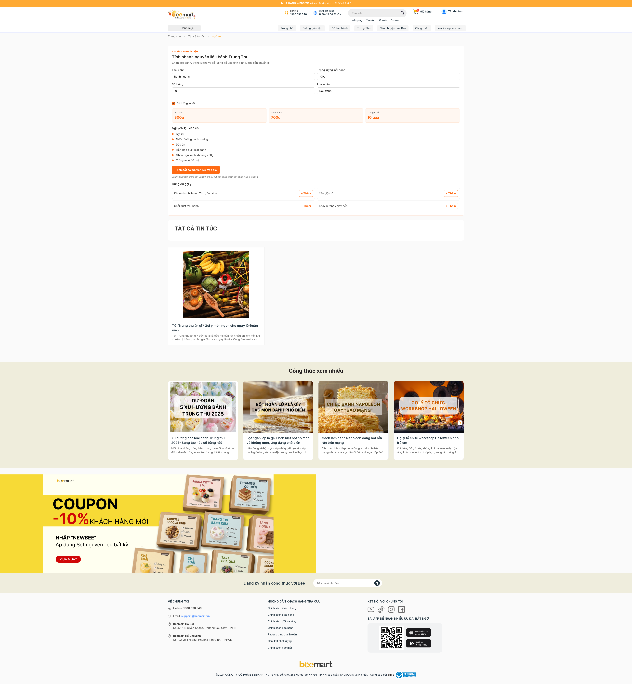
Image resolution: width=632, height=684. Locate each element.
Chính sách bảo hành (280, 628)
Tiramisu (370, 20)
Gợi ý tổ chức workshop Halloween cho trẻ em (428, 440)
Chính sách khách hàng (282, 608)
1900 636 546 (298, 14)
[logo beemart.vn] (316, 664)
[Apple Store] (418, 632)
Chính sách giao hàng (281, 614)
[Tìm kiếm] (402, 13)
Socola (395, 20)
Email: (191, 616)
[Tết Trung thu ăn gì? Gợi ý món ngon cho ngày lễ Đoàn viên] (216, 284)
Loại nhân (323, 84)
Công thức (421, 28)
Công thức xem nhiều (316, 371)
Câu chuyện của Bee (393, 28)
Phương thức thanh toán (282, 634)
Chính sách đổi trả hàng (282, 621)
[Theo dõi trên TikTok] (381, 609)
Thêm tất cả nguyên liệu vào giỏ (196, 170)
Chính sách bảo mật (280, 647)
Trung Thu (363, 28)
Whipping (357, 20)
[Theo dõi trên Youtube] (371, 609)
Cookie (383, 20)
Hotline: (187, 608)
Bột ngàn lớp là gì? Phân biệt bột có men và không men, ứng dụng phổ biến (278, 440)
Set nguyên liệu (312, 28)
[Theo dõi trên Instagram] (391, 609)
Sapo (391, 674)
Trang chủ (286, 28)
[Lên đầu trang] (626, 680)
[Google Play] (418, 643)
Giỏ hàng (424, 11)
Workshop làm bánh (450, 28)
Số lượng (177, 84)
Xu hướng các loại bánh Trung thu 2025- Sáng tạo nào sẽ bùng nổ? (198, 440)
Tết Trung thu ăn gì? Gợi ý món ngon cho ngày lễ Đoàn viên (215, 328)
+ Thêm (306, 193)
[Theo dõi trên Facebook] (401, 609)
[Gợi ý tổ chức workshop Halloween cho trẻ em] (429, 407)
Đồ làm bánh (339, 28)
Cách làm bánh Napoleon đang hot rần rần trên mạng (352, 440)
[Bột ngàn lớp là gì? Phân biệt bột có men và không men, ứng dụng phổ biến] (278, 407)
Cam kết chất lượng (280, 641)
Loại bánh (178, 70)
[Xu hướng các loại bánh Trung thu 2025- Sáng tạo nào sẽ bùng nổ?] (203, 407)
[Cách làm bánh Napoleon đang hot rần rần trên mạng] (353, 407)
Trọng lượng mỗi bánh (331, 70)
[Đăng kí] (377, 583)
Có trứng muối (185, 103)
